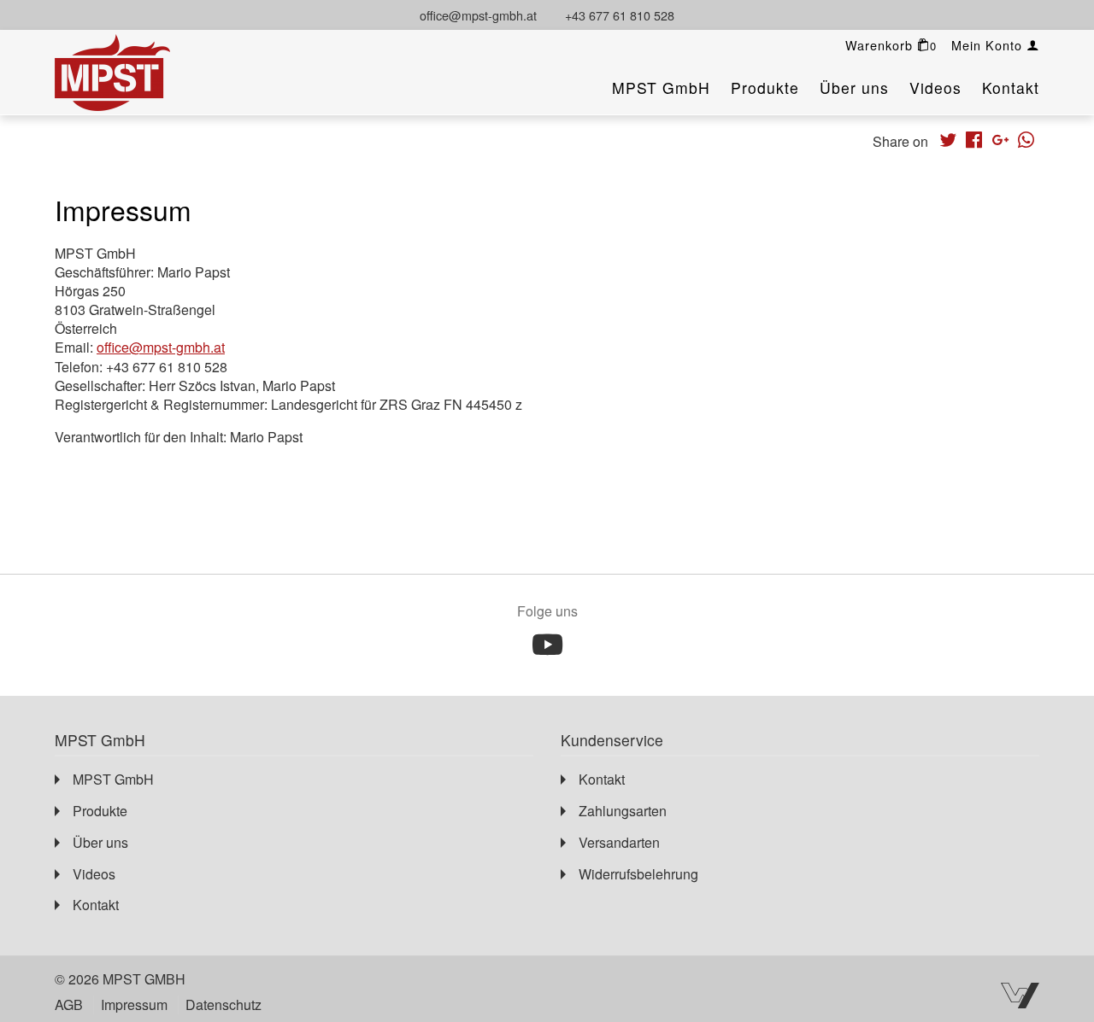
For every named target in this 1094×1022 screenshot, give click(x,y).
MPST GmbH (661, 87)
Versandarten (619, 842)
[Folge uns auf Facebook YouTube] (547, 645)
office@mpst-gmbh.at (478, 15)
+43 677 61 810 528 (619, 15)
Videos (935, 87)
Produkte (765, 87)
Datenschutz (223, 1005)
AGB (69, 1005)
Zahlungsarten (623, 811)
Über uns (854, 87)
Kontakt (1010, 87)
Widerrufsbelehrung (638, 874)
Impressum (134, 1005)
